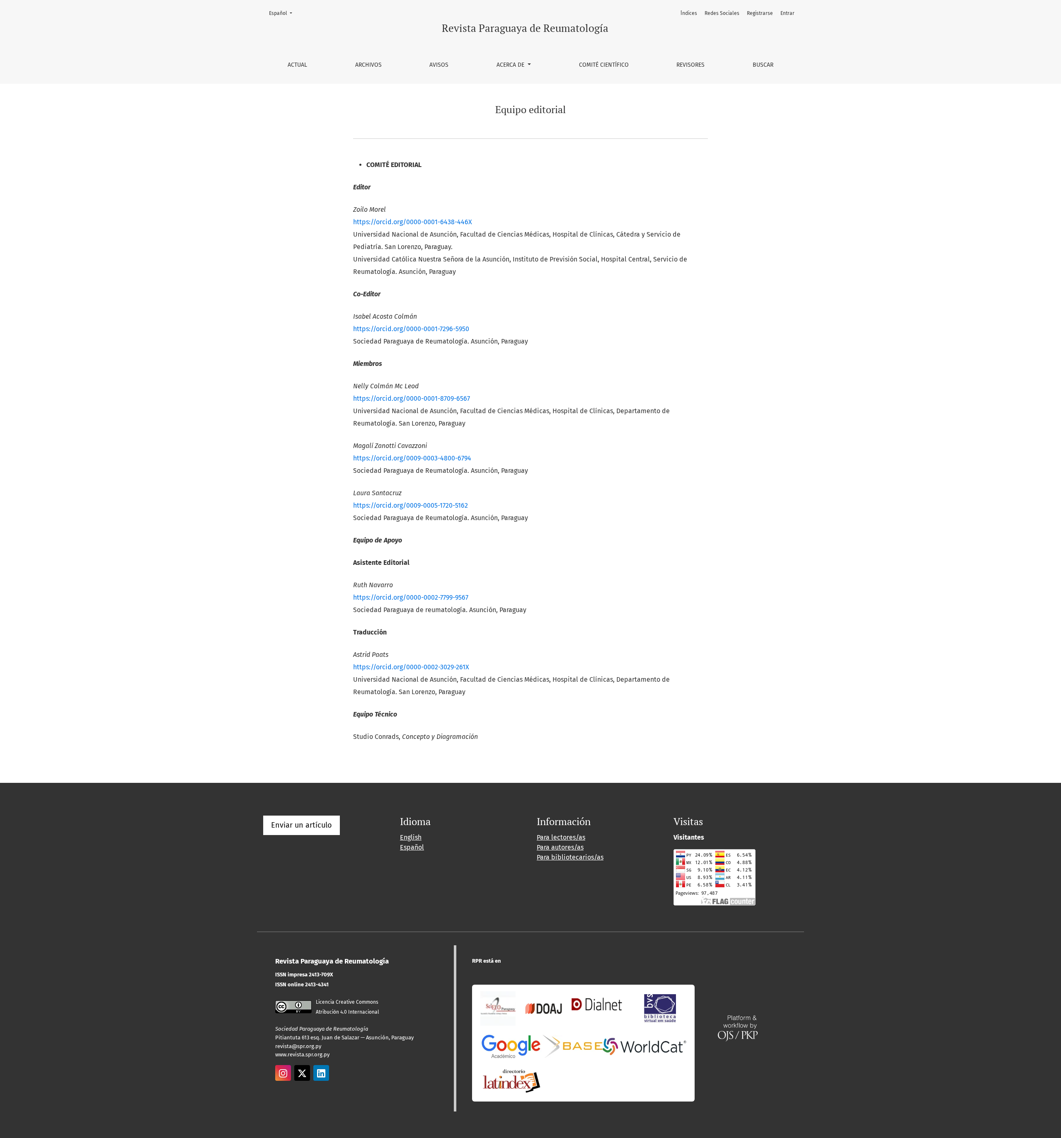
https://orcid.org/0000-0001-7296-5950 (411, 329)
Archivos (368, 64)
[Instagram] (283, 1073)
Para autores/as (560, 847)
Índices (689, 13)
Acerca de (511, 64)
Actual (297, 64)
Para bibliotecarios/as (570, 857)
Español (283, 13)
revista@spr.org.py (298, 1046)
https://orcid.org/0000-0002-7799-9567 (410, 597)
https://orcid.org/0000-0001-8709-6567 (411, 398)
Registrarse (760, 13)
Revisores (690, 64)
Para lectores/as (561, 837)
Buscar (763, 64)
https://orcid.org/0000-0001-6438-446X (412, 222)
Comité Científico (604, 64)
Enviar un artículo (301, 825)
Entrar (787, 13)
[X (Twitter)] (302, 1073)
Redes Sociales (722, 13)
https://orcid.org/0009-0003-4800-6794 (412, 458)
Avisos (438, 64)
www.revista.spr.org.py (302, 1054)
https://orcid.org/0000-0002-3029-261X (411, 667)
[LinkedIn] (321, 1073)
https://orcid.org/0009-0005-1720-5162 (410, 505)
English (410, 837)
